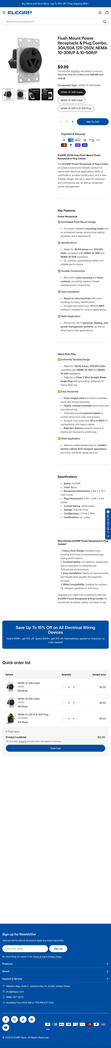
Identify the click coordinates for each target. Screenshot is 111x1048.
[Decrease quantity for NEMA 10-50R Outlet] (64, 703)
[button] (108, 524)
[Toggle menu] (4, 12)
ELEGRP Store (19, 1037)
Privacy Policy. (55, 956)
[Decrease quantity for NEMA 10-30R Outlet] (64, 687)
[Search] (104, 21)
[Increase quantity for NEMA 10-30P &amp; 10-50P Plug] (73, 718)
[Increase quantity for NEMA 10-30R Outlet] (73, 687)
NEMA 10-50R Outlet (72, 100)
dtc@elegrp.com (15, 991)
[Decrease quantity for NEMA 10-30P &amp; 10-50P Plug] (64, 718)
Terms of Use (39, 956)
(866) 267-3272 (15, 997)
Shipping (75, 71)
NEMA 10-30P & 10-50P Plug (76, 108)
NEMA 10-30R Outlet (72, 92)
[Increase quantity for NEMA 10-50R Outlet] (73, 703)
